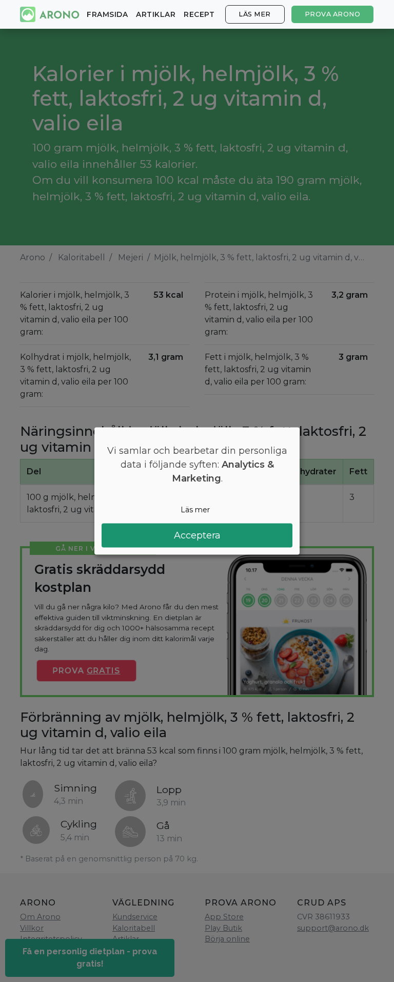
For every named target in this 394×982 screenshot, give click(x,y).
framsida (107, 14)
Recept (199, 14)
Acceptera (197, 535)
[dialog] (197, 491)
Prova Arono (333, 14)
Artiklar (155, 14)
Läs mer (255, 14)
